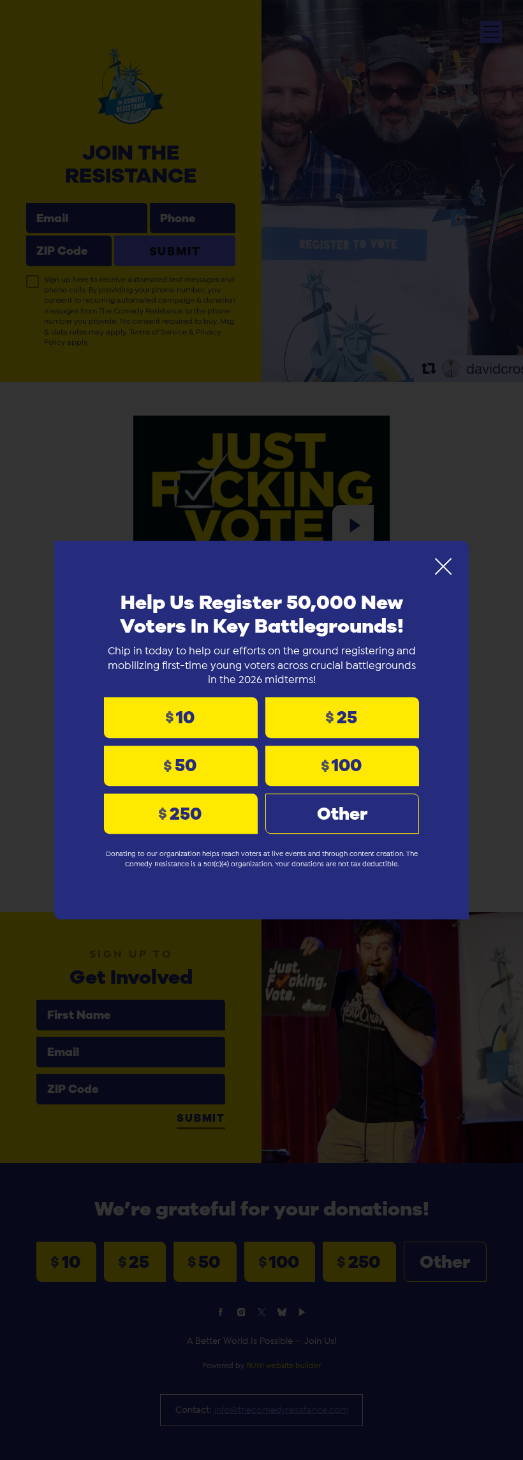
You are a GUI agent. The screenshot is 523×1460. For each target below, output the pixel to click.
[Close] (443, 566)
